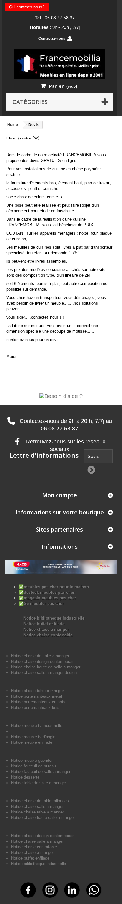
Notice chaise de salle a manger (40, 655)
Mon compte (59, 495)
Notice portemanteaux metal (36, 696)
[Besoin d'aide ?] (61, 396)
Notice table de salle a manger (38, 782)
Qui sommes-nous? (26, 7)
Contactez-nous (51, 38)
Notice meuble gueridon (32, 760)
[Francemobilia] (59, 63)
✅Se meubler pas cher (41, 603)
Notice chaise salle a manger (37, 806)
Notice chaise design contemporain (42, 661)
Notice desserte (25, 777)
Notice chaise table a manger (37, 812)
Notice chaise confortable (48, 635)
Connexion (87, 38)
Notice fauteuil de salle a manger (40, 771)
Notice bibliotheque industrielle (38, 863)
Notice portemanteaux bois (35, 707)
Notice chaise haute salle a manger (43, 817)
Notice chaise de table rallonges (40, 801)
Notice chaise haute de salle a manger (45, 667)
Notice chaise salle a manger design (44, 672)
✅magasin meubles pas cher (47, 598)
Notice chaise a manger (46, 629)
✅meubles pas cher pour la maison (54, 586)
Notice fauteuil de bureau (33, 766)
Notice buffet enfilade (43, 623)
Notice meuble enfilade (31, 742)
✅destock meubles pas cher (46, 592)
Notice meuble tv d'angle (33, 736)
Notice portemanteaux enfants (38, 702)
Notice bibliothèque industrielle (53, 618)
